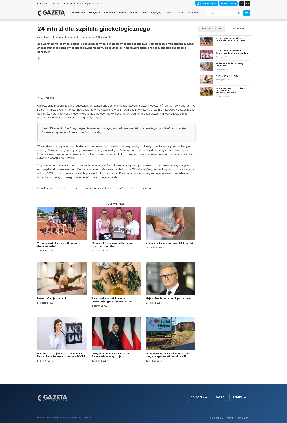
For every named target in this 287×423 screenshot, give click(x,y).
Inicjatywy (156, 12)
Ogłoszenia (199, 397)
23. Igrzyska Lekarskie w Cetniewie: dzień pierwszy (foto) (113, 244)
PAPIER (230, 418)
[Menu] (246, 13)
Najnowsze (192, 12)
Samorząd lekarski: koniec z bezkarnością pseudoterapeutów (112, 300)
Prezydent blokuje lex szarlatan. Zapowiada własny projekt (111, 355)
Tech (144, 12)
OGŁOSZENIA (216, 418)
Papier (220, 397)
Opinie (122, 12)
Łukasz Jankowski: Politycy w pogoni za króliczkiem (79, 3)
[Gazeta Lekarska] (51, 13)
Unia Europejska (124, 188)
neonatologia (145, 188)
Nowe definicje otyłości (51, 298)
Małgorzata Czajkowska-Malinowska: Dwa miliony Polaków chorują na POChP (61, 355)
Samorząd (109, 12)
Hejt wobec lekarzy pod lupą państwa (169, 298)
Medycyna (94, 12)
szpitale (75, 188)
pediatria (61, 188)
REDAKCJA (243, 418)
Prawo (133, 12)
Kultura (179, 12)
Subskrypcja (230, 3)
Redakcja (239, 397)
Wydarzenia (78, 12)
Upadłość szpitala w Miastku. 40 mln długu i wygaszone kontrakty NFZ (168, 355)
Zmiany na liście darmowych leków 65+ (170, 243)
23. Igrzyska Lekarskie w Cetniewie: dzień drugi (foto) (58, 244)
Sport (168, 12)
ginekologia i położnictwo (98, 188)
